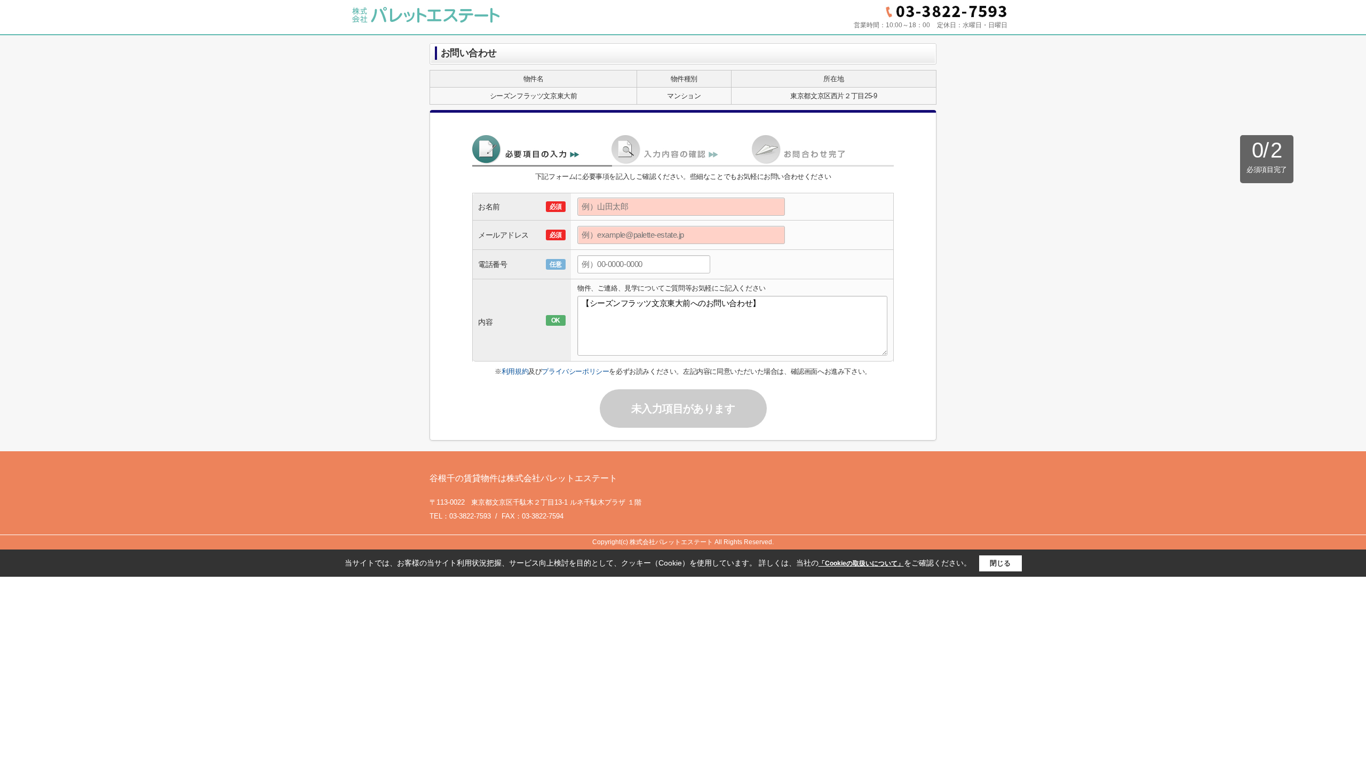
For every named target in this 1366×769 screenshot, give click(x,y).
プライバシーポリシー (575, 371)
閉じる (1000, 563)
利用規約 (515, 371)
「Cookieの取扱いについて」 (861, 563)
